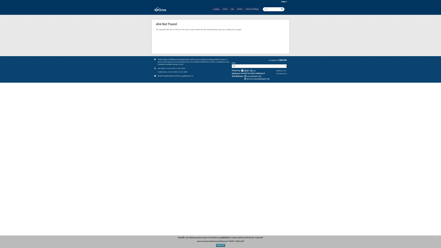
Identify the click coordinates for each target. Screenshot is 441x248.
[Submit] (284, 9)
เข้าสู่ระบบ (284, 2)
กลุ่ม (232, 9)
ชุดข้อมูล (216, 9)
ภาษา (233, 63)
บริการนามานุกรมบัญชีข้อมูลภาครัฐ (257, 79)
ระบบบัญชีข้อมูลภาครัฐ (253, 76)
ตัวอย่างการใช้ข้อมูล (252, 9)
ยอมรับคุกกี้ (220, 245)
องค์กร (225, 9)
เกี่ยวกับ (239, 9)
